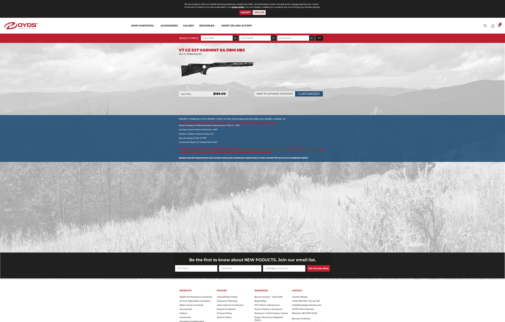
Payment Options (226, 309)
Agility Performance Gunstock (196, 297)
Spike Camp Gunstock (191, 305)
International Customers (230, 305)
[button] (143, 26)
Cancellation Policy (227, 297)
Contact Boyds (299, 297)
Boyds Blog (260, 301)
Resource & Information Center (271, 313)
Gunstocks (185, 317)
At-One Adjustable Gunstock (195, 301)
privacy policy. (238, 7)
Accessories (169, 25)
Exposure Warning (227, 301)
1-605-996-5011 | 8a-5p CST (306, 301)
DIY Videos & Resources (267, 305)
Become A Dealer (301, 318)
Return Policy (224, 317)
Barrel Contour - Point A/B (268, 297)
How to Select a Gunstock (268, 309)
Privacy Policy (224, 313)
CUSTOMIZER (309, 94)
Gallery (188, 25)
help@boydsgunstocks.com (307, 305)
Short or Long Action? (236, 25)
